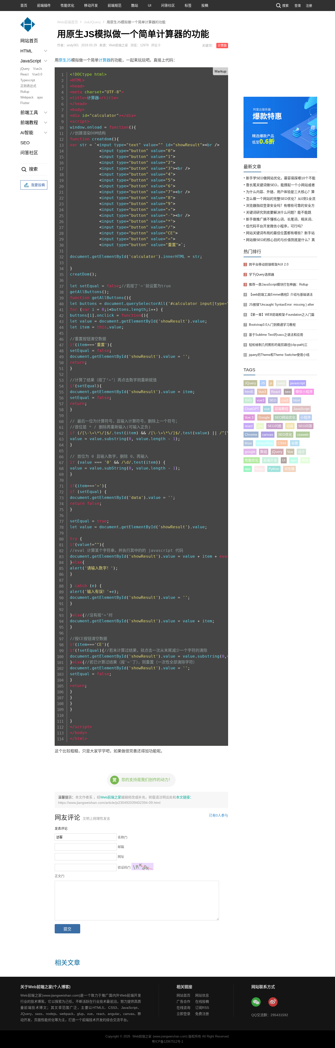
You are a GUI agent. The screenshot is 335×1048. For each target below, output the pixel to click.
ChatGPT (252, 409)
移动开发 (91, 5)
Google (264, 417)
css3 (284, 400)
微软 (305, 460)
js (271, 383)
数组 (263, 452)
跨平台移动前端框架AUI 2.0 (268, 264)
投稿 (204, 5)
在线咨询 (183, 1008)
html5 (249, 392)
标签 (188, 5)
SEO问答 (305, 426)
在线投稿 (202, 1001)
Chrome (251, 434)
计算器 (222, 45)
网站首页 (29, 40)
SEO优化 (285, 434)
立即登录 (183, 1014)
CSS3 (282, 443)
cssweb (303, 434)
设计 (301, 452)
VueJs (37, 69)
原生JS (65, 60)
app (248, 469)
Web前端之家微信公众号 (256, 1002)
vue (267, 409)
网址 (121, 856)
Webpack (27, 97)
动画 (289, 426)
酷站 (134, 5)
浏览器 (289, 469)
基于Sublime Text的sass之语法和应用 (276, 335)
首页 (23, 5)
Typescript (27, 80)
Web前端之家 (110, 797)
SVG (248, 400)
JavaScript (301, 409)
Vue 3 (249, 417)
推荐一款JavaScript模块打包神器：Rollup (278, 284)
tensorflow (265, 443)
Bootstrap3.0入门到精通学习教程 (272, 324)
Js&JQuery (92, 22)
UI (149, 5)
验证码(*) (124, 867)
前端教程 (281, 409)
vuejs (281, 383)
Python (274, 469)
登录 (298, 5)
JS (263, 383)
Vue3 (262, 392)
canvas (267, 434)
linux (248, 443)
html (296, 400)
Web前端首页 (67, 22)
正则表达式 (28, 86)
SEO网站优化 (285, 417)
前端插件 (44, 5)
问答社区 (168, 5)
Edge (260, 469)
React (24, 74)
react (249, 426)
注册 (309, 5)
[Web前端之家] (27, 27)
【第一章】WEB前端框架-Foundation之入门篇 (281, 314)
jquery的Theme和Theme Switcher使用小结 (279, 355)
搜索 (285, 5)
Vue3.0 (37, 74)
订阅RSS (202, 1008)
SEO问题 (275, 426)
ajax (40, 97)
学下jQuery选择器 (261, 274)
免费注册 (202, 1014)
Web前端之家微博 (273, 1002)
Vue (290, 452)
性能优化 (67, 5)
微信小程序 (304, 392)
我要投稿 (38, 185)
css (260, 426)
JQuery (250, 383)
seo (288, 392)
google (250, 452)
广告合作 (183, 1001)
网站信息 (202, 995)
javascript (297, 383)
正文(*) (59, 876)
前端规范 (114, 5)
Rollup (24, 92)
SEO (25, 142)
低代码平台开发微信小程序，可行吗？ (275, 226)
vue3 (260, 400)
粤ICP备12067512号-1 (167, 1041)
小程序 (305, 417)
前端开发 (270, 460)
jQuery (25, 69)
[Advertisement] (280, 60)
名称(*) (122, 837)
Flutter (24, 103)
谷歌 (294, 443)
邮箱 (121, 847)
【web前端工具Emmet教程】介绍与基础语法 (281, 294)
